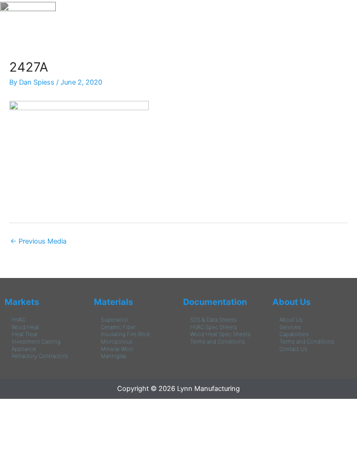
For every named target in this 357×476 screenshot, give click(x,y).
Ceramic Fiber (118, 327)
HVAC (19, 320)
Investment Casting (36, 341)
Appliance (24, 349)
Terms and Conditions (217, 341)
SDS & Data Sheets (213, 320)
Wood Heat (25, 327)
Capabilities (294, 334)
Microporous (116, 341)
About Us (291, 302)
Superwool (114, 320)
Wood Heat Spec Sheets (220, 334)
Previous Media (38, 241)
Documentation (215, 302)
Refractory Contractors (40, 356)
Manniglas (113, 356)
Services (290, 327)
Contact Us (293, 349)
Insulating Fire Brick (125, 334)
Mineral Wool (117, 349)
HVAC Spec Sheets (213, 327)
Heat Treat (25, 334)
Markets (22, 302)
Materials (113, 302)
